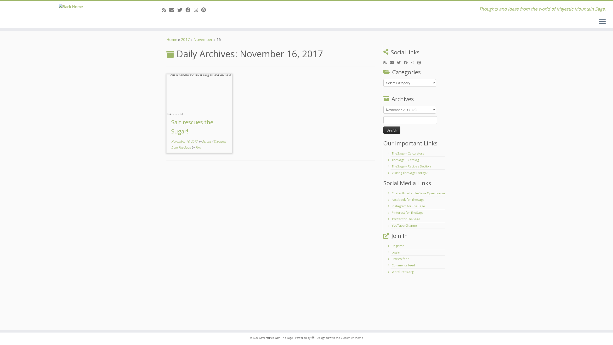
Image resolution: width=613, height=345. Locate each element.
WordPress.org (403, 272)
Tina (198, 147)
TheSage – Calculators (408, 153)
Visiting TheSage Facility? (409, 173)
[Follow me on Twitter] (181, 9)
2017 (185, 39)
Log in (396, 252)
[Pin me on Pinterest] (205, 9)
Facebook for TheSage (408, 199)
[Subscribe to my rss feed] (165, 9)
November (203, 39)
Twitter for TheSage (406, 219)
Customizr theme (352, 337)
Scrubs (207, 141)
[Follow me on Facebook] (190, 9)
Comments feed (403, 265)
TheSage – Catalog (405, 160)
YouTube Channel (405, 225)
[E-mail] (173, 9)
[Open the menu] (602, 22)
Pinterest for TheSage (408, 212)
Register (398, 246)
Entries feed (400, 259)
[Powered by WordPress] (313, 337)
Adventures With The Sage (276, 337)
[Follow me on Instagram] (197, 9)
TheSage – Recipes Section (411, 166)
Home (171, 39)
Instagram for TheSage (408, 206)
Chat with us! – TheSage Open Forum (418, 193)
